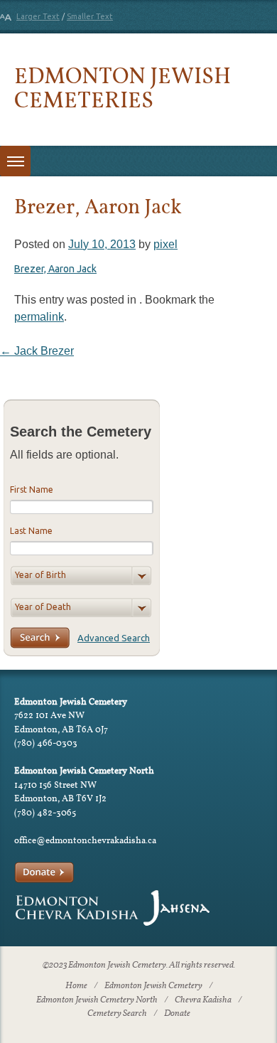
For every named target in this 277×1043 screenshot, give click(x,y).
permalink (39, 317)
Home (76, 986)
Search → (40, 637)
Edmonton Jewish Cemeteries (122, 87)
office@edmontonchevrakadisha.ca (85, 840)
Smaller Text (90, 16)
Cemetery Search (117, 1013)
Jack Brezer (37, 351)
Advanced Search (113, 638)
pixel (165, 244)
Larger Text (38, 16)
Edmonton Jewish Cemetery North (97, 1000)
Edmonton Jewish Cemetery (153, 986)
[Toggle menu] (15, 161)
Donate (177, 1013)
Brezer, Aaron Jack (55, 268)
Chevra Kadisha (203, 1000)
